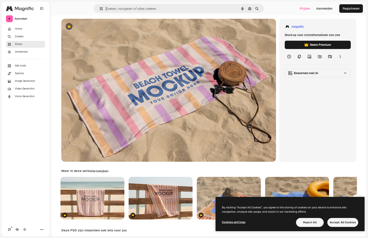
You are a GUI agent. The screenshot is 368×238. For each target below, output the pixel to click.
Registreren (351, 8)
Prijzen (305, 8)
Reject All (310, 222)
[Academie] (17, 229)
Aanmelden (324, 8)
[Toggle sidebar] (41, 8)
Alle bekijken (99, 171)
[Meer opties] (340, 56)
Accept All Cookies (343, 222)
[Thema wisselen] (24, 229)
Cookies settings (233, 222)
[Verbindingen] (9, 229)
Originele (89, 27)
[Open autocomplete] (99, 8)
